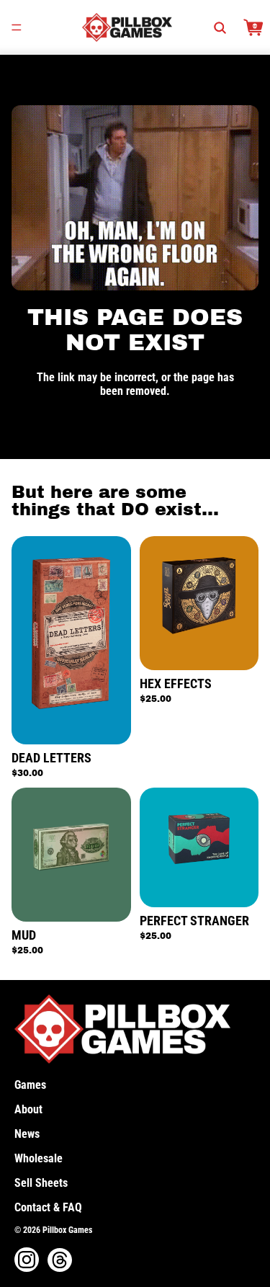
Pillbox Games (67, 1230)
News (27, 1134)
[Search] (219, 27)
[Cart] (253, 27)
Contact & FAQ (48, 1207)
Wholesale (38, 1158)
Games (30, 1085)
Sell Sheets (41, 1183)
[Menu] (16, 27)
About (28, 1109)
